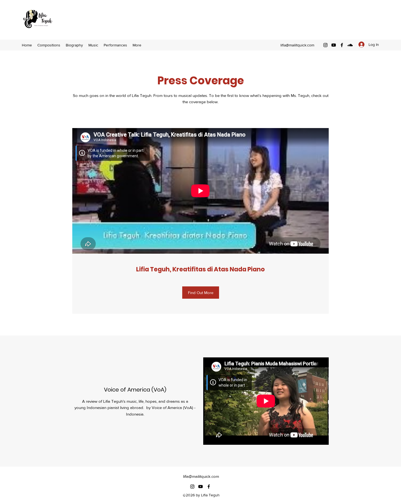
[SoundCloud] (350, 45)
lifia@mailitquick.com (297, 45)
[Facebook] (342, 45)
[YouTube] (333, 45)
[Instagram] (325, 45)
